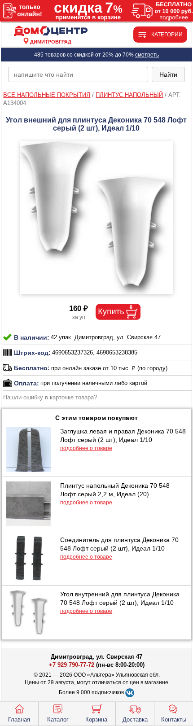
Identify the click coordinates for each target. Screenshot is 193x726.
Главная (19, 719)
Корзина (96, 719)
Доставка (135, 719)
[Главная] (50, 31)
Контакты (173, 719)
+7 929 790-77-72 (71, 664)
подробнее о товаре (86, 448)
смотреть (147, 55)
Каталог (58, 719)
